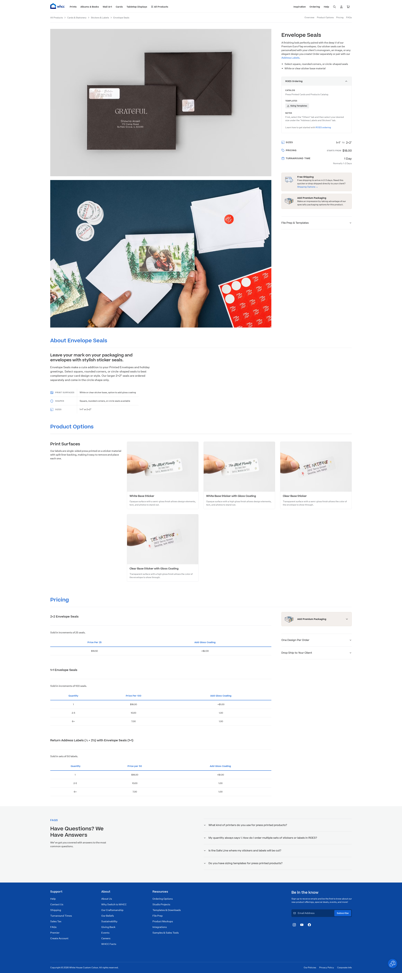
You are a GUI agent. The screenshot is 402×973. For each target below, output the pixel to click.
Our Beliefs (107, 915)
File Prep (157, 915)
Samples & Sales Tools (165, 932)
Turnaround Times (61, 915)
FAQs (349, 17)
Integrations (159, 927)
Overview (309, 17)
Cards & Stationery (77, 17)
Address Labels (290, 57)
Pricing (340, 17)
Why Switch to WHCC (114, 904)
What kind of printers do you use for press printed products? (248, 825)
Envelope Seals (121, 17)
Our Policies (310, 967)
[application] (392, 963)
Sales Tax (55, 921)
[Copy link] (112, 341)
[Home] (57, 6)
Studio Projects (161, 904)
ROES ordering (323, 127)
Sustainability (109, 921)
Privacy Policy (326, 967)
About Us (106, 898)
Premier (55, 932)
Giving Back (108, 927)
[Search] (334, 6)
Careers (105, 938)
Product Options (325, 17)
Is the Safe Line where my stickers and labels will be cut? (245, 851)
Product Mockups (162, 921)
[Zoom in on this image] (264, 36)
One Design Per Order (295, 640)
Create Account (59, 938)
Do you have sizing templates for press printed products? (245, 863)
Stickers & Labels (100, 17)
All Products (56, 17)
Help (53, 898)
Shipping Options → (307, 186)
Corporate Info (344, 967)
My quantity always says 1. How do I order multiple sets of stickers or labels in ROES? (263, 838)
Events (105, 932)
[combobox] (334, 6)
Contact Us (56, 904)
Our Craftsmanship (112, 910)
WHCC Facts (108, 944)
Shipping (55, 910)
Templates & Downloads (166, 910)
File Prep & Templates (295, 223)
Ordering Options (162, 898)
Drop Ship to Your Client (296, 653)
